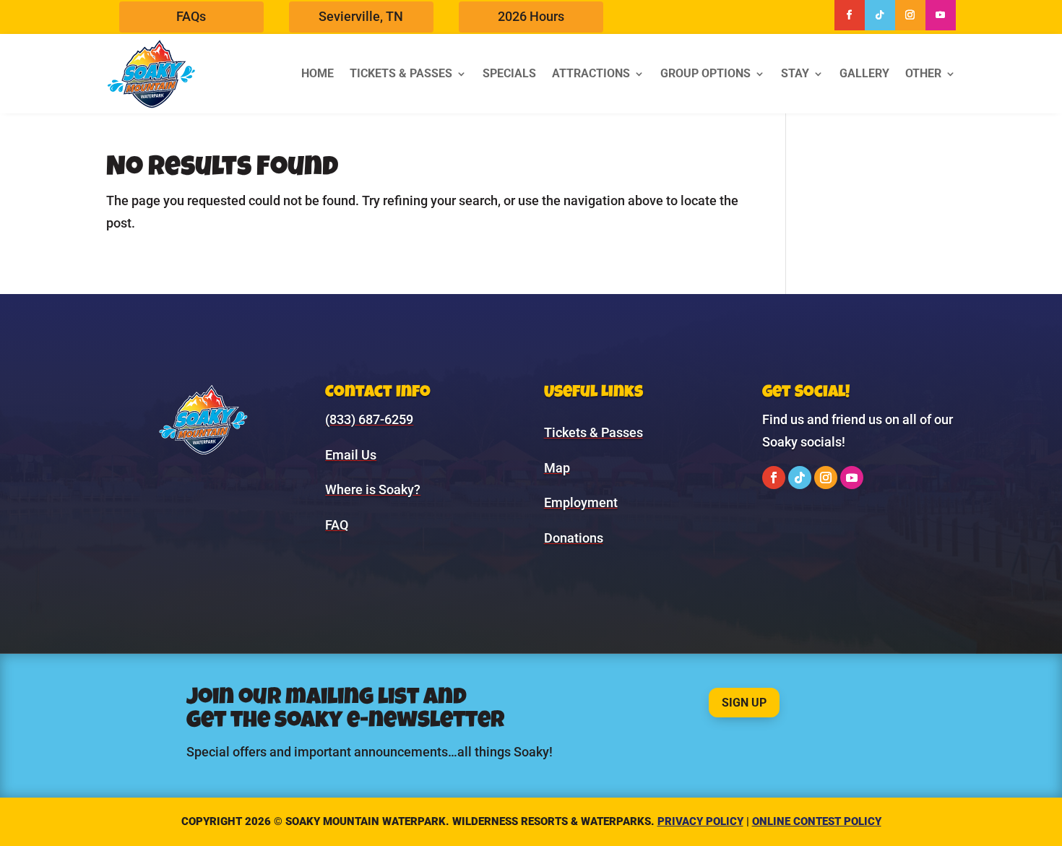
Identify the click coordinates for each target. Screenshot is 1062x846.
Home (317, 73)
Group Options (705, 73)
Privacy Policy (700, 821)
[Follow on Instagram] (910, 15)
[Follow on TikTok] (880, 15)
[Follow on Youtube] (940, 15)
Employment (581, 502)
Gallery (864, 73)
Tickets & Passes (401, 73)
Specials (509, 73)
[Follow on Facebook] (849, 15)
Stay (795, 73)
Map (557, 467)
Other (923, 73)
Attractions (591, 73)
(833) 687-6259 (369, 419)
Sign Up (744, 702)
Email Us (350, 454)
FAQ (336, 524)
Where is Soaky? (372, 489)
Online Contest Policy (816, 821)
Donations (573, 537)
